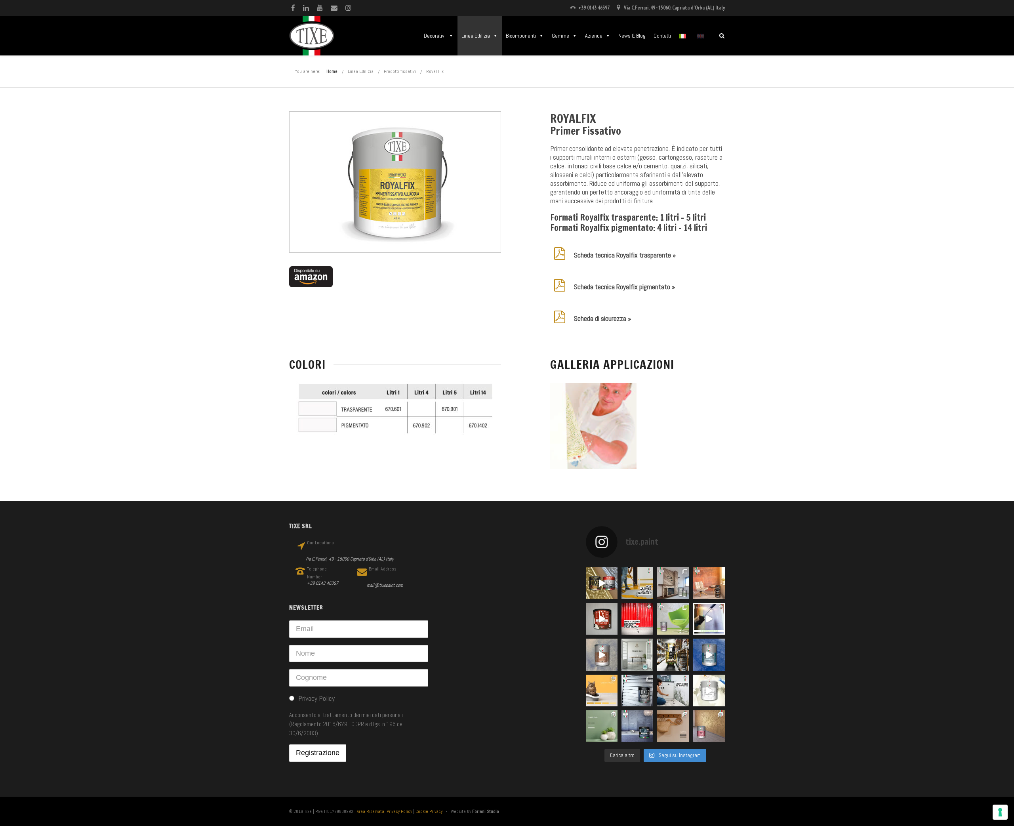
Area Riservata (370, 811)
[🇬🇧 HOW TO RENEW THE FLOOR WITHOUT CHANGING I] (637, 583)
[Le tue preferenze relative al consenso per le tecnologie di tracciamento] (1000, 812)
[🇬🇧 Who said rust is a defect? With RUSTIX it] (709, 583)
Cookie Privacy (429, 811)
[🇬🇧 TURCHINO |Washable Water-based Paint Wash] (637, 654)
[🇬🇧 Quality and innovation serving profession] (673, 654)
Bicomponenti (521, 35)
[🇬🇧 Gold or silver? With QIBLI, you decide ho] (709, 726)
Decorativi (435, 35)
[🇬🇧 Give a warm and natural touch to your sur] (602, 619)
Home (331, 71)
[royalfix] (593, 426)
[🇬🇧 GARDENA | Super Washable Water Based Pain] (602, 726)
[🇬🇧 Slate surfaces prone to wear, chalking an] (637, 726)
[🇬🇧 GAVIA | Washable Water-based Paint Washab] (673, 726)
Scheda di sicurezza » (602, 318)
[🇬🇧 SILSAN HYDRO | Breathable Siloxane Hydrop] (602, 690)
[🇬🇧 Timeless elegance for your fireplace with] (673, 583)
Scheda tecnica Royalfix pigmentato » (624, 286)
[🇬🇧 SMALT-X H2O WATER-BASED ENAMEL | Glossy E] (709, 619)
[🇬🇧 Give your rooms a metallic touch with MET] (637, 690)
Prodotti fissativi (400, 71)
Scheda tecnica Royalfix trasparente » (625, 254)
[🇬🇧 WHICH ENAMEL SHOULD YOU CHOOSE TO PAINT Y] (637, 619)
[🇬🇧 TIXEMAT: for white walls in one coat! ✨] (709, 690)
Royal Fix (435, 71)
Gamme (560, 35)
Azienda (593, 35)
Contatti (662, 35)
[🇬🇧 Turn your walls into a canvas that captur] (673, 619)
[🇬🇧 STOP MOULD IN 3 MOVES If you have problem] (673, 690)
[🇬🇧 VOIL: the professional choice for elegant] (602, 654)
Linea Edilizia (475, 35)
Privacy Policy (399, 811)
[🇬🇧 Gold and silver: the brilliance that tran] (602, 583)
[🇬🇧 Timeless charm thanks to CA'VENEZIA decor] (709, 654)
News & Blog (632, 35)
